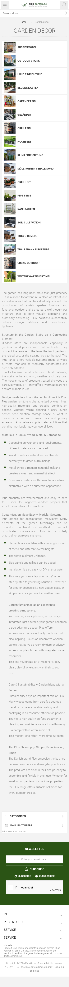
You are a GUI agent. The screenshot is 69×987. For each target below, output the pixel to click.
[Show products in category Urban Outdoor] (10, 263)
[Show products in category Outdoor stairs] (10, 60)
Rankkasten (26, 209)
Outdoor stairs (28, 60)
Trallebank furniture (33, 249)
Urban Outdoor (28, 262)
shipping (34, 971)
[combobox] (30, 13)
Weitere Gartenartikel (33, 276)
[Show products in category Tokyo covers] (10, 236)
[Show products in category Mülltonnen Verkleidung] (10, 168)
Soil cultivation (29, 222)
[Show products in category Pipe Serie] (10, 195)
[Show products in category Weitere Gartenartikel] (10, 276)
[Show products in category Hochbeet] (10, 141)
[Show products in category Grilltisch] (10, 128)
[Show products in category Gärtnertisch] (10, 101)
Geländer (24, 114)
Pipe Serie (24, 195)
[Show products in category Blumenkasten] (10, 87)
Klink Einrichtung (30, 155)
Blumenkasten (28, 87)
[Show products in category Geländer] (10, 114)
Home (23, 22)
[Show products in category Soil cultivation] (10, 222)
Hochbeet (24, 141)
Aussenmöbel (27, 47)
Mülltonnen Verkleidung (35, 168)
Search (65, 13)
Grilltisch (25, 128)
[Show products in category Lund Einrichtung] (10, 74)
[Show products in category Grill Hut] (10, 182)
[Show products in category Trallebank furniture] (10, 249)
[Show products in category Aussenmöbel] (10, 47)
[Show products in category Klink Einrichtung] (10, 155)
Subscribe (24, 876)
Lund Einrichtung (30, 74)
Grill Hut (24, 182)
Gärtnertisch (27, 101)
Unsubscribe (47, 876)
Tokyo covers (27, 235)
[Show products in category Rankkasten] (10, 209)
